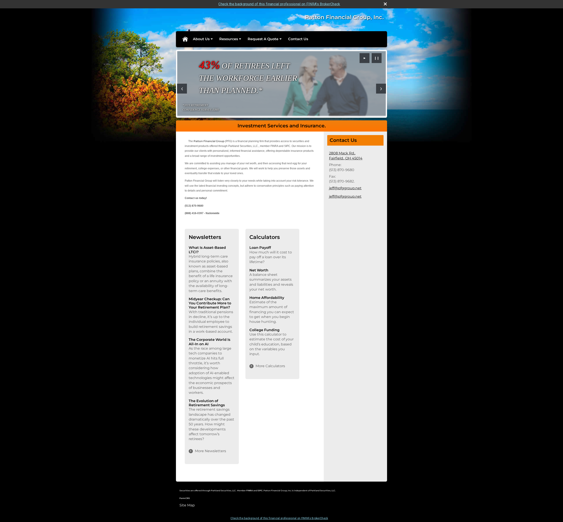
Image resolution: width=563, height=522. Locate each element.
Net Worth (258, 270)
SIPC (260, 490)
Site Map (187, 505)
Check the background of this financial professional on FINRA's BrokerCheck (279, 4)
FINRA (249, 490)
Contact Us (298, 39)
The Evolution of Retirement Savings (207, 403)
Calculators (264, 237)
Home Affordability (266, 298)
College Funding (264, 330)
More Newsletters (210, 451)
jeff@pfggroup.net (345, 188)
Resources (228, 39)
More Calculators (270, 366)
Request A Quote (263, 39)
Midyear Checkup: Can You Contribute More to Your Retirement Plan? (210, 303)
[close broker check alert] (385, 4)
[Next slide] (381, 89)
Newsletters (205, 237)
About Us (201, 39)
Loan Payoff (260, 248)
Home (185, 39)
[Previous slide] (182, 89)
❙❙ (376, 58)
